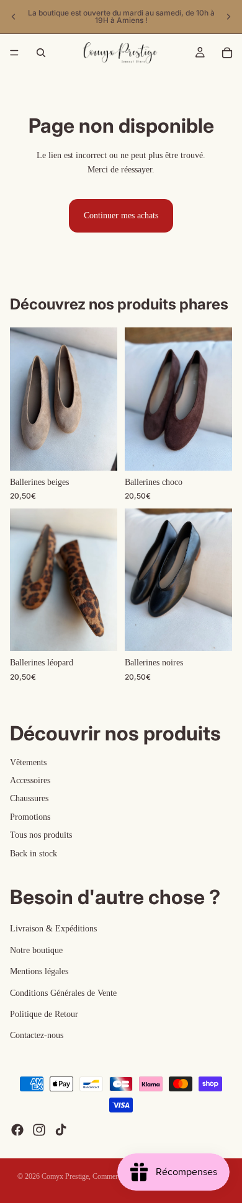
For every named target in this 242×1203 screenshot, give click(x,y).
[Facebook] (17, 1129)
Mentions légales (39, 971)
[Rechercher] (41, 52)
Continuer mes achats (121, 215)
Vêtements (28, 761)
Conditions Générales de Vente (63, 992)
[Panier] (227, 52)
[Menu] (14, 52)
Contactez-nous (36, 1035)
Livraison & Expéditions (53, 928)
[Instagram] (39, 1129)
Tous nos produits (41, 835)
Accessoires (30, 780)
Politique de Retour (44, 1014)
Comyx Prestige (65, 1176)
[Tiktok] (60, 1129)
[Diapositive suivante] (228, 16)
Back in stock (33, 853)
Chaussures (29, 798)
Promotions (30, 816)
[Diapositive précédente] (13, 16)
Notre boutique (36, 949)
